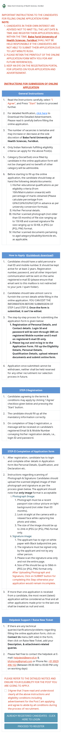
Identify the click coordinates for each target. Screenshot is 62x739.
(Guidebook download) (39, 255)
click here (41, 113)
